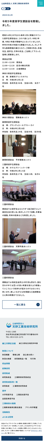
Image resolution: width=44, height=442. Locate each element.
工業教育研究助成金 (23, 377)
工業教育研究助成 (20, 386)
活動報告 (6, 412)
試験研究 (6, 368)
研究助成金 (6, 377)
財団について (7, 350)
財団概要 (5, 354)
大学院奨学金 (7, 394)
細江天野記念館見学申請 (28, 343)
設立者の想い (28, 354)
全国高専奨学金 (8, 398)
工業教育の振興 (9, 403)
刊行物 (33, 358)
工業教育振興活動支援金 (12, 407)
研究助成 (6, 373)
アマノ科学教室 (31, 407)
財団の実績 (6, 358)
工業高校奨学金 (22, 394)
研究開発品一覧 (20, 358)
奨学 (4, 390)
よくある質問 (7, 417)
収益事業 (6, 363)
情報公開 (16, 354)
